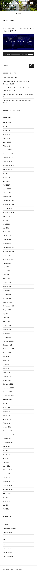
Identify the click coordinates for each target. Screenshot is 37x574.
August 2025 (7, 169)
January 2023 (7, 290)
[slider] (30, 54)
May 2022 (6, 318)
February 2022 (7, 329)
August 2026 (7, 123)
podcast (5, 521)
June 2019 (6, 454)
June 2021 (6, 361)
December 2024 (8, 200)
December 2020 (8, 384)
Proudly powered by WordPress (13, 569)
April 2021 (6, 368)
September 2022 (8, 306)
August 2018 (7, 493)
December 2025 (8, 154)
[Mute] (26, 54)
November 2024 (8, 204)
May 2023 (6, 275)
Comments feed (8, 552)
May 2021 (6, 364)
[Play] (5, 54)
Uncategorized (8, 532)
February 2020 (7, 423)
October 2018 (7, 485)
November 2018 (8, 481)
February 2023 (7, 286)
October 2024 (7, 208)
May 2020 (6, 411)
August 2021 (7, 353)
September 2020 (8, 396)
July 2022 (6, 314)
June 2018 (6, 501)
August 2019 (7, 446)
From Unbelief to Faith (10, 78)
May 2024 (6, 228)
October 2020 (7, 392)
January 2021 (7, 380)
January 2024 (7, 243)
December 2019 (8, 431)
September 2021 (8, 349)
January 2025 (7, 197)
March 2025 (7, 189)
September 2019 (8, 443)
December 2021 (8, 337)
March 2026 (7, 142)
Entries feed (7, 548)
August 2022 (7, 310)
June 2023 (6, 271)
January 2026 (7, 150)
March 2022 (7, 325)
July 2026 (6, 126)
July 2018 (6, 497)
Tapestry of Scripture (9, 529)
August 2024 (7, 216)
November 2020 (8, 388)
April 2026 (6, 138)
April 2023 (6, 279)
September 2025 (8, 165)
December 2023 (8, 247)
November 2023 (8, 251)
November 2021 (8, 341)
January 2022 (7, 333)
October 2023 (7, 255)
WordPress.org (8, 556)
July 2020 (6, 403)
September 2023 (8, 259)
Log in (5, 544)
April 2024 (6, 232)
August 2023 (7, 263)
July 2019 (6, 450)
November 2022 (8, 298)
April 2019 (6, 462)
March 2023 (7, 282)
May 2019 (6, 458)
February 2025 (7, 193)
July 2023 (6, 267)
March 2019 (7, 466)
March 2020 (7, 419)
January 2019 (7, 474)
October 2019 (7, 439)
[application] (18, 54)
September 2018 (8, 489)
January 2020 (7, 427)
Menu (19, 13)
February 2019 (7, 470)
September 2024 (8, 212)
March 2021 (7, 372)
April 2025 (6, 185)
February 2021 (7, 376)
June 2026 (6, 130)
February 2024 (7, 240)
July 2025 (6, 173)
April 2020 (6, 415)
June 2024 (6, 224)
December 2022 (8, 294)
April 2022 (6, 322)
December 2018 (8, 478)
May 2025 (6, 181)
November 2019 (8, 435)
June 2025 (6, 177)
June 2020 (6, 407)
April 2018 (6, 509)
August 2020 (7, 400)
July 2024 (6, 220)
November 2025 (8, 158)
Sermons (6, 525)
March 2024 (7, 236)
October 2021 (7, 345)
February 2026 (7, 146)
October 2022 (7, 302)
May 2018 (6, 505)
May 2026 (6, 134)
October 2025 (7, 161)
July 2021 (6, 357)
